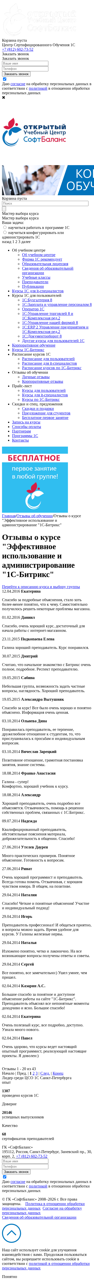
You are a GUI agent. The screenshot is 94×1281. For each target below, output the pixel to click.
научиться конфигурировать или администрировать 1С (33, 234)
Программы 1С (25, 436)
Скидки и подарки (38, 408)
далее (26, 242)
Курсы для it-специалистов (45, 395)
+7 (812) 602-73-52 (17, 49)
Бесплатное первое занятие (45, 417)
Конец (58, 1073)
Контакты (20, 440)
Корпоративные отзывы (42, 381)
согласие (18, 84)
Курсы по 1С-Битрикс (41, 399)
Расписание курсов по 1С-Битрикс (51, 368)
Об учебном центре (38, 255)
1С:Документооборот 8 (42, 336)
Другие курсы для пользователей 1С (53, 341)
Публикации (33, 286)
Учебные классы (36, 277)
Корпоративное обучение (33, 345)
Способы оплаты (26, 426)
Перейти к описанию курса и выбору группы (41, 587)
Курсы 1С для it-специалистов (38, 291)
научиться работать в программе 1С (38, 227)
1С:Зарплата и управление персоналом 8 (57, 304)
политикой (38, 88)
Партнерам (21, 431)
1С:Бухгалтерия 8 (37, 300)
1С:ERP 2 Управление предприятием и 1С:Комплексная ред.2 (55, 329)
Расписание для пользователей (48, 359)
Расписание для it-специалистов (49, 363)
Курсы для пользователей (44, 390)
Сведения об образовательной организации (39, 1217)
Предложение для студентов (46, 413)
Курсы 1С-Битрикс (28, 350)
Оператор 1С (33, 309)
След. (45, 1073)
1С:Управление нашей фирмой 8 (50, 322)
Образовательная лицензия (45, 264)
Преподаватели (35, 282)
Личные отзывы (36, 377)
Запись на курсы (26, 422)
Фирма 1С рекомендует (42, 259)
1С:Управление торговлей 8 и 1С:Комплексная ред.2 (47, 315)
